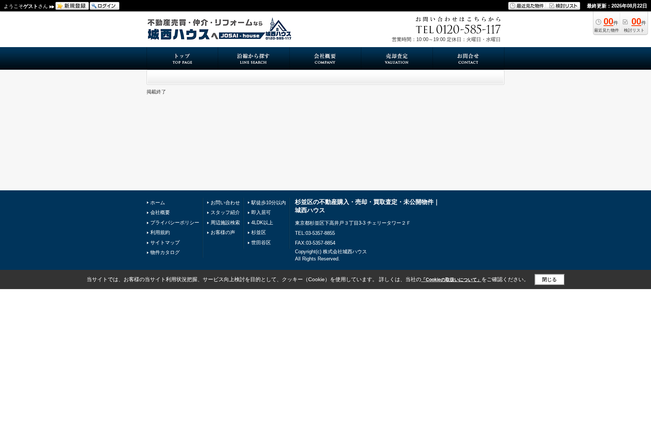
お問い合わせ (225, 202)
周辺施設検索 (225, 222)
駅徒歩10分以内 (268, 202)
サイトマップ (165, 242)
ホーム (157, 202)
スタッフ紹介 (225, 212)
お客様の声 (223, 232)
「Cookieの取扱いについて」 (451, 279)
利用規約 (160, 232)
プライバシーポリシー (174, 222)
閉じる (549, 279)
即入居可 (261, 212)
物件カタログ (165, 252)
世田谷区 (261, 242)
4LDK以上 (262, 222)
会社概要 (160, 212)
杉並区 (258, 232)
